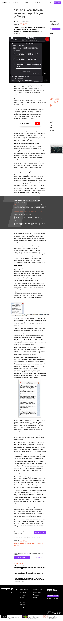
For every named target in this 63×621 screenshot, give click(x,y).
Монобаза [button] (36, 223)
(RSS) (24, 591)
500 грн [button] (23, 217)
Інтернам (35, 597)
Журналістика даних (37, 589)
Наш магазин (23, 602)
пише (27, 318)
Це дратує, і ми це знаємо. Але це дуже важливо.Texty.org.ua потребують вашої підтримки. (27, 201)
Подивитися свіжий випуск (52, 598)
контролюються (18, 148)
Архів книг (22, 607)
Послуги (35, 591)
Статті (21, 591)
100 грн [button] (17, 217)
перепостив (32, 477)
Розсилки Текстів (24, 594)
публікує (29, 328)
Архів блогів (23, 605)
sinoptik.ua (52, 130)
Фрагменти (22, 592)
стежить (19, 190)
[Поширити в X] (23, 24)
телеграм (22, 543)
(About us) (26, 589)
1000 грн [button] (30, 217)
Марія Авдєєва (17, 21)
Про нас (21, 589)
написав (34, 283)
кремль (34, 543)
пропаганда (28, 543)
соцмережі (17, 545)
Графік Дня (22, 604)
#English (22, 597)
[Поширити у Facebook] (21, 24)
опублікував (25, 463)
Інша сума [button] (37, 217)
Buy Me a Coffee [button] (26, 223)
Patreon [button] (18, 223)
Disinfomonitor (36, 595)
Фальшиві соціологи (37, 592)
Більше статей (18, 563)
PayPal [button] (43, 223)
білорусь (17, 543)
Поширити (16, 24)
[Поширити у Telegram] (26, 24)
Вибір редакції (23, 595)
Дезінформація (36, 594)
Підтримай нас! (23, 601)
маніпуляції (40, 543)
